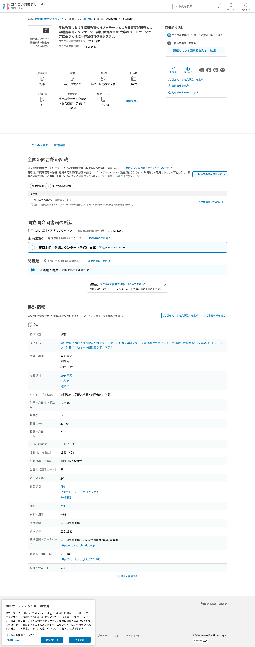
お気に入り (174, 72)
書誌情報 (59, 145)
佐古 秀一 (66, 380)
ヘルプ (230, 9)
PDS (63, 486)
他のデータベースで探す (185, 92)
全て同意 (79, 639)
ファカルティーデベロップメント (81, 492)
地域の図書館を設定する (209, 174)
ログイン (245, 9)
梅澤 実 (64, 386)
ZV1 (62, 506)
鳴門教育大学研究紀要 (49, 19)
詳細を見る (132, 101)
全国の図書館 (40, 145)
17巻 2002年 (84, 19)
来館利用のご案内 (98, 238)
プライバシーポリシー (109, 635)
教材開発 (65, 497)
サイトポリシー (134, 635)
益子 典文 (66, 375)
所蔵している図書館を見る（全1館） (196, 50)
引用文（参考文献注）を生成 (187, 79)
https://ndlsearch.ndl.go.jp (77, 545)
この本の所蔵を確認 (209, 202)
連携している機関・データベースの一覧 (147, 167)
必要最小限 (52, 639)
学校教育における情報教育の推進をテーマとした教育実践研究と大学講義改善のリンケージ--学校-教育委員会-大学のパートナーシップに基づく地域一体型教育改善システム (141, 345)
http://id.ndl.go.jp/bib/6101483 (80, 559)
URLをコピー (188, 72)
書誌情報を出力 (180, 85)
